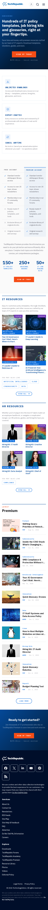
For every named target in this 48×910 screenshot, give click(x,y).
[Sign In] (31, 4)
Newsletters (7, 811)
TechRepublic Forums (10, 852)
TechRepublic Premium (11, 860)
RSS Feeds (6, 815)
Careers (5, 837)
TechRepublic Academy (11, 856)
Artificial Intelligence (16, 381)
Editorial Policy (8, 875)
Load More (24, 701)
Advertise (6, 830)
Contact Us (6, 808)
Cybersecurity (10, 386)
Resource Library (8, 864)
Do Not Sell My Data (19, 793)
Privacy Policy (30, 884)
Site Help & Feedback (10, 823)
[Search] (37, 4)
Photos (5, 867)
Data (24, 386)
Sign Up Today (24, 54)
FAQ (3, 826)
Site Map (5, 819)
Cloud (34, 381)
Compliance (9, 483)
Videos (5, 871)
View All (22, 394)
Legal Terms (18, 884)
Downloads (6, 849)
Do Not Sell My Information (13, 834)
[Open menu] (43, 4)
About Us (5, 804)
